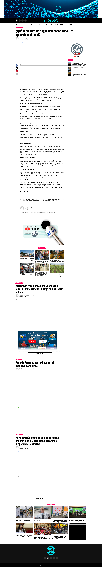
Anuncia (70, 24)
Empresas (61, 24)
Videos (66, 24)
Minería (56, 24)
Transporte (51, 24)
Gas (35, 24)
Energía (46, 24)
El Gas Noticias (23, 39)
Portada (31, 24)
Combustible (40, 24)
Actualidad (30, 195)
